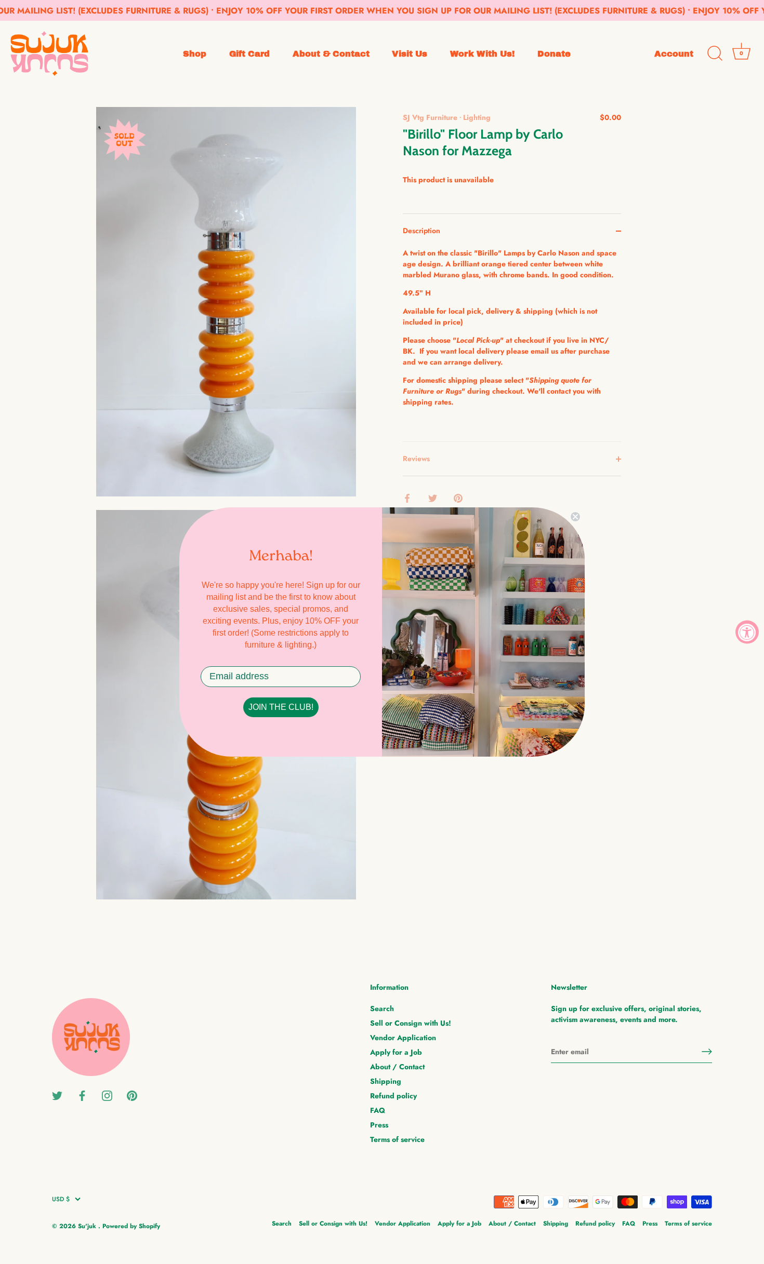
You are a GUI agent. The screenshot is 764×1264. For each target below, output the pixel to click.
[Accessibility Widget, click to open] (747, 632)
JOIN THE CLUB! (280, 707)
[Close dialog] (575, 517)
